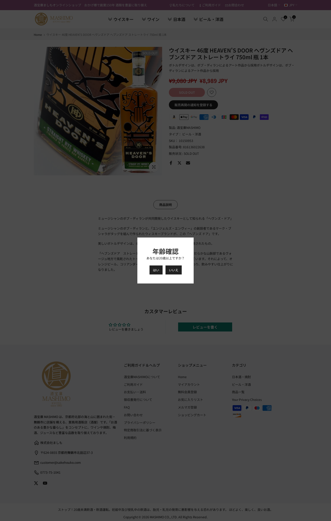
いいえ (173, 270)
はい (156, 270)
